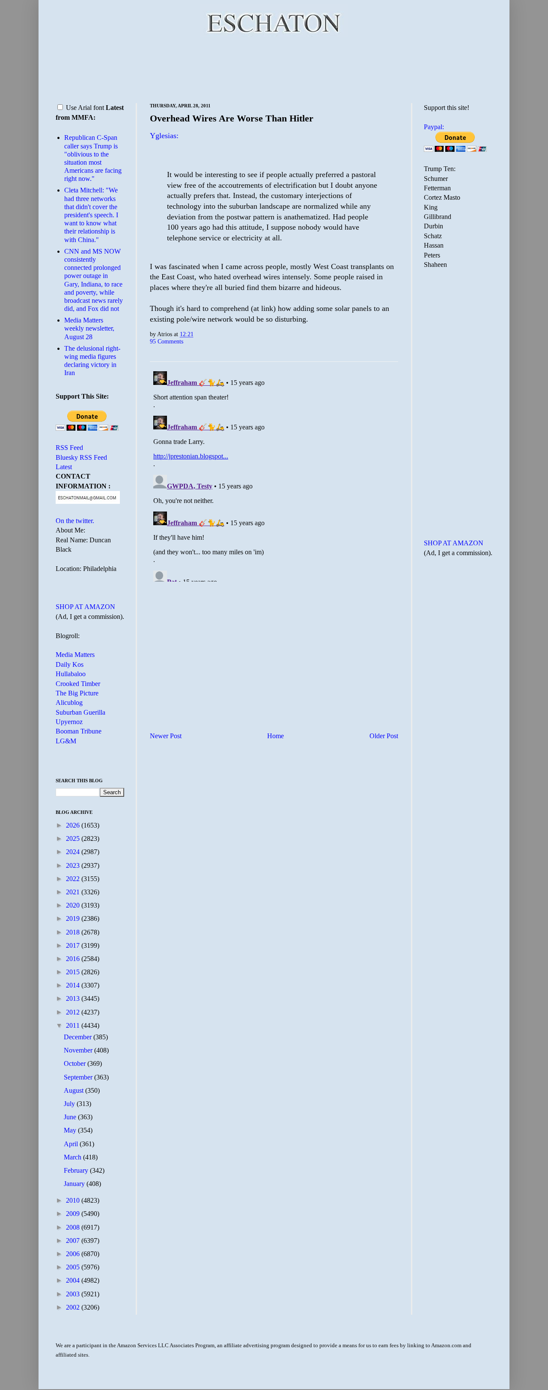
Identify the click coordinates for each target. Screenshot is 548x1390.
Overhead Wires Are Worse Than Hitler (231, 118)
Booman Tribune (78, 731)
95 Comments (166, 341)
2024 (73, 851)
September (79, 1077)
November (79, 1050)
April (72, 1143)
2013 (73, 998)
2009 (73, 1213)
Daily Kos (69, 664)
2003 (73, 1294)
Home (275, 735)
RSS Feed (69, 447)
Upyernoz (69, 721)
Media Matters (75, 654)
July (70, 1103)
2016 (73, 958)
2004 (73, 1280)
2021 (73, 892)
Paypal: (434, 126)
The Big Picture (77, 693)
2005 (73, 1267)
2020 (73, 905)
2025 (73, 838)
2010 (73, 1200)
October (75, 1063)
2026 (73, 825)
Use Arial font (85, 107)
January (75, 1183)
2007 (73, 1240)
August (74, 1090)
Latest (64, 466)
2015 (73, 972)
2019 (73, 918)
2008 (73, 1227)
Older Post (383, 735)
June (71, 1117)
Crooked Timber (78, 683)
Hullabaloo (71, 673)
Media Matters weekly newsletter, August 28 (89, 328)
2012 (73, 1012)
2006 (73, 1253)
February (77, 1170)
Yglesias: (164, 135)
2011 (73, 1025)
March (73, 1157)
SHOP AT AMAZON (85, 606)
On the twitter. (75, 520)
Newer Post (166, 735)
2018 (73, 932)
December (78, 1037)
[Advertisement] (274, 68)
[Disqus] (274, 475)
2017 (73, 945)
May (71, 1130)
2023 (73, 865)
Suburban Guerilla (80, 712)
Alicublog (69, 702)
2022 (73, 878)
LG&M (66, 741)
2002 (73, 1307)
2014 (73, 985)
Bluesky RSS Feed (81, 457)
